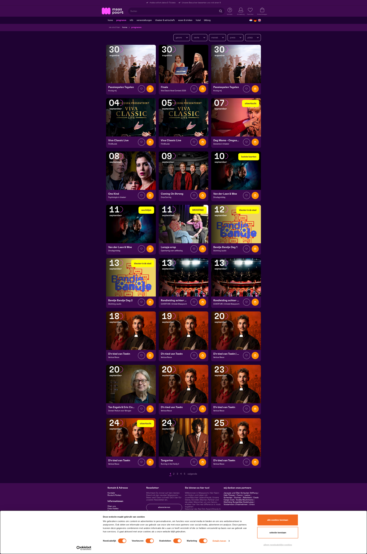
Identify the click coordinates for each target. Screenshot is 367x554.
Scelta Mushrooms (244, 500)
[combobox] (181, 37)
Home (110, 20)
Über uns (112, 506)
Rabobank (247, 498)
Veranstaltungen (144, 20)
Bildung (207, 20)
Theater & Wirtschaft (165, 20)
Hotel (198, 20)
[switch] (150, 540)
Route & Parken (114, 495)
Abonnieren (164, 507)
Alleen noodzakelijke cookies (277, 545)
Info (131, 20)
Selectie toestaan (277, 532)
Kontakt (111, 493)
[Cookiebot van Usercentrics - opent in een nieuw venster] (83, 548)
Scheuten (228, 498)
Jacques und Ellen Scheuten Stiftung (241, 493)
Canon (240, 495)
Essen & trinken (185, 20)
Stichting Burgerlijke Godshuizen (239, 502)
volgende (192, 474)
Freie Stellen (113, 509)
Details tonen (219, 541)
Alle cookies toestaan (277, 520)
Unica (251, 504)
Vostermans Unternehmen (236, 504)
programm (121, 20)
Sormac (237, 498)
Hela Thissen (229, 495)
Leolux (247, 495)
